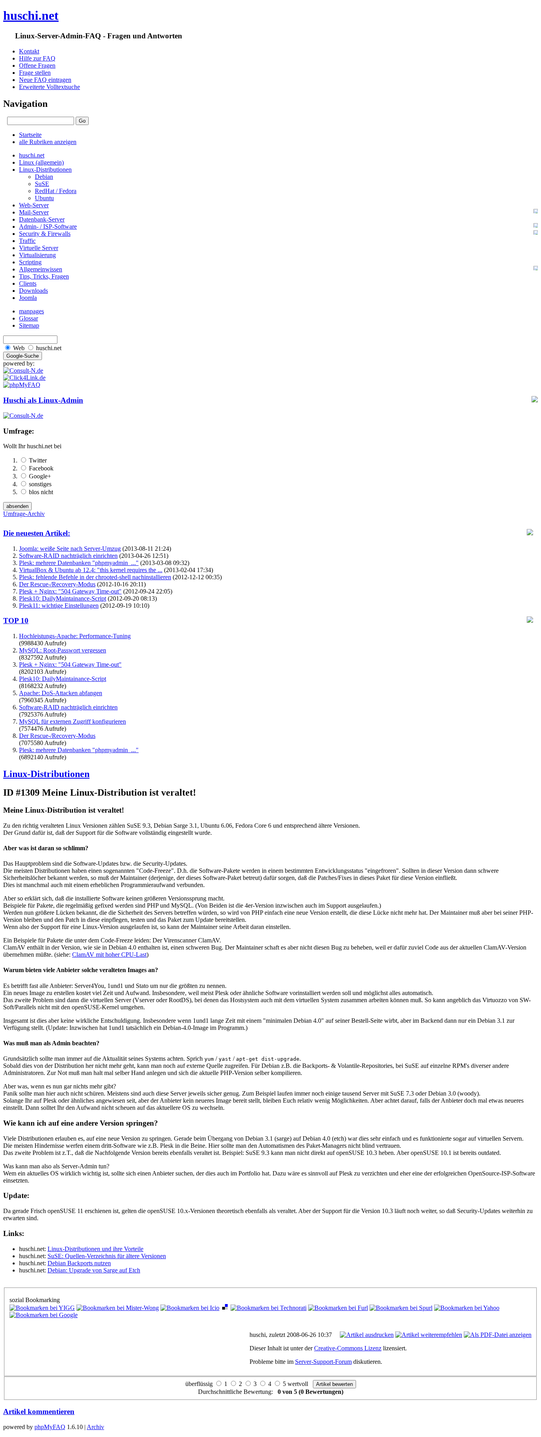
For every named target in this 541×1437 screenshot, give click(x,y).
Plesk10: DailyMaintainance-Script (62, 598)
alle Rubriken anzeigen (47, 141)
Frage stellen (35, 72)
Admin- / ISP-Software (48, 226)
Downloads (33, 290)
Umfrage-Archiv (24, 513)
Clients (27, 283)
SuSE (42, 183)
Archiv (95, 1427)
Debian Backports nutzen (79, 1263)
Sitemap (29, 325)
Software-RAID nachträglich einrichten (68, 555)
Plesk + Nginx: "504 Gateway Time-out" (70, 591)
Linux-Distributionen (45, 169)
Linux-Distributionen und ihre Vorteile (95, 1249)
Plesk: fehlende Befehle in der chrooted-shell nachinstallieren (95, 577)
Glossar (28, 318)
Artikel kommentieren (38, 1411)
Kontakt (29, 51)
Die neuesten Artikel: (36, 533)
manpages (31, 311)
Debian (44, 176)
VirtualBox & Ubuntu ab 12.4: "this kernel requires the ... (90, 570)
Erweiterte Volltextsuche (49, 86)
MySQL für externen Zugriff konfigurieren (72, 721)
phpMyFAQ (49, 1427)
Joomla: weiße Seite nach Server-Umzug (70, 548)
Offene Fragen (37, 65)
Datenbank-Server (42, 219)
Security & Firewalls (44, 233)
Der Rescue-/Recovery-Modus (57, 584)
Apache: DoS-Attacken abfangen (60, 693)
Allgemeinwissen (40, 269)
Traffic (27, 240)
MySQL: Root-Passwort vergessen (62, 650)
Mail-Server (34, 212)
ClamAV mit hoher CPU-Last (109, 954)
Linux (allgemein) (41, 162)
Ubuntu (44, 198)
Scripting (30, 262)
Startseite (30, 134)
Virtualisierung (37, 255)
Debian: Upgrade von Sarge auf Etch (94, 1270)
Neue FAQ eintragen (45, 79)
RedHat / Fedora (55, 191)
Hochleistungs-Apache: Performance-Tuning (75, 636)
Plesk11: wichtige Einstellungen (59, 605)
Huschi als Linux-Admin (43, 400)
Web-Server (34, 205)
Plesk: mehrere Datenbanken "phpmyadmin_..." (79, 562)
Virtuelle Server (38, 248)
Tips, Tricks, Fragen (44, 276)
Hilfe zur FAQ (37, 58)
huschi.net (31, 15)
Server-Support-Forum (323, 1361)
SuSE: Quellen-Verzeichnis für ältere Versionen (107, 1256)
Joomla (28, 297)
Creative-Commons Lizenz (347, 1348)
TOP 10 (16, 620)
